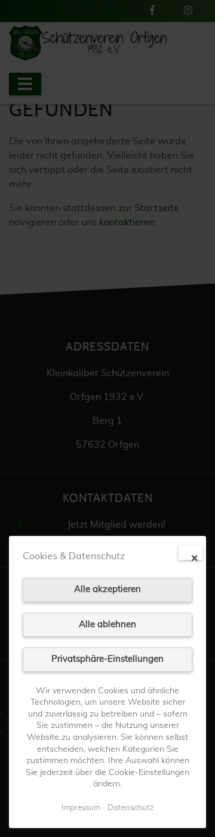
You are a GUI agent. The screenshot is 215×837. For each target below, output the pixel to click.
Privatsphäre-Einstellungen (107, 659)
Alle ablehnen (107, 624)
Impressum (81, 808)
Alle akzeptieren (107, 589)
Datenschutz (131, 808)
